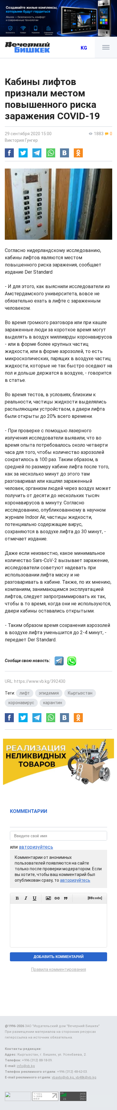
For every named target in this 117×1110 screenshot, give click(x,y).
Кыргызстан (80, 693)
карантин (52, 702)
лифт (25, 693)
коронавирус (21, 702)
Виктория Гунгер (21, 140)
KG (84, 48)
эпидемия (49, 693)
